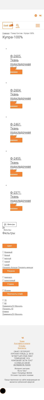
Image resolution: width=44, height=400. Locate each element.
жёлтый (8, 258)
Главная (5, 33)
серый (7, 261)
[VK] (40, 15)
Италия (8, 290)
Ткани (22, 341)
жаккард (8, 277)
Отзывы (22, 346)
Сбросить (18, 306)
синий (7, 265)
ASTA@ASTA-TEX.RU (22, 365)
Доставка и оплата (22, 343)
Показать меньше (25, 267)
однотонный (10, 280)
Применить (8, 306)
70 (5, 300)
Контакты (22, 348)
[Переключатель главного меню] (38, 25)
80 (5, 303)
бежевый (8, 252)
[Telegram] (36, 15)
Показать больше (9, 267)
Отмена (5, 311)
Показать (7, 309)
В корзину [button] (13, 71)
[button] (18, 25)
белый (7, 255)
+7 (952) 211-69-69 (22, 363)
